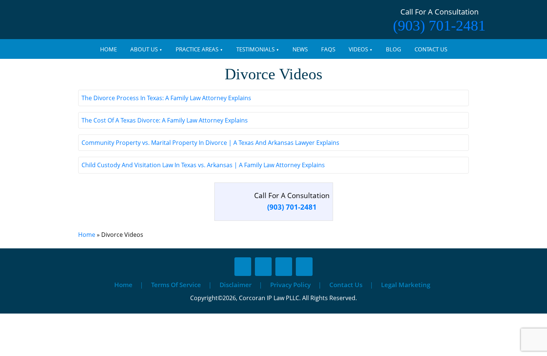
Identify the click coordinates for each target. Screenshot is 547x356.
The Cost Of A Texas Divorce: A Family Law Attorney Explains (164, 120)
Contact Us (431, 49)
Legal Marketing (405, 284)
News (300, 49)
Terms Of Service (176, 284)
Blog (393, 49)
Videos (358, 49)
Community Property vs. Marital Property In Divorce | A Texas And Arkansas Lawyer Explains (210, 143)
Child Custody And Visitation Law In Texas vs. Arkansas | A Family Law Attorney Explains (203, 165)
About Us (144, 49)
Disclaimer (236, 284)
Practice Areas (197, 49)
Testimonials (255, 49)
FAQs (328, 49)
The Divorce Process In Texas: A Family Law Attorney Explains (166, 98)
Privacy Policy (290, 284)
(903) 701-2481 (439, 25)
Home (108, 49)
